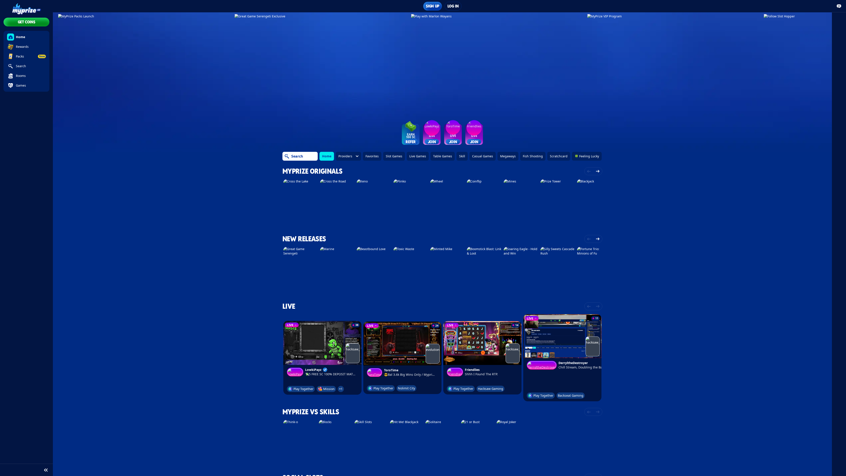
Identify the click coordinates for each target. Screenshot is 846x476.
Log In (453, 6)
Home (326, 156)
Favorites (372, 156)
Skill (462, 156)
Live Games (417, 156)
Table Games (442, 156)
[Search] (286, 156)
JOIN (432, 141)
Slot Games (394, 156)
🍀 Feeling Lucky (587, 156)
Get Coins (26, 21)
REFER (411, 141)
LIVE (288, 306)
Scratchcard (559, 156)
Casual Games (482, 156)
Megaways (508, 156)
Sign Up (432, 6)
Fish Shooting (533, 156)
